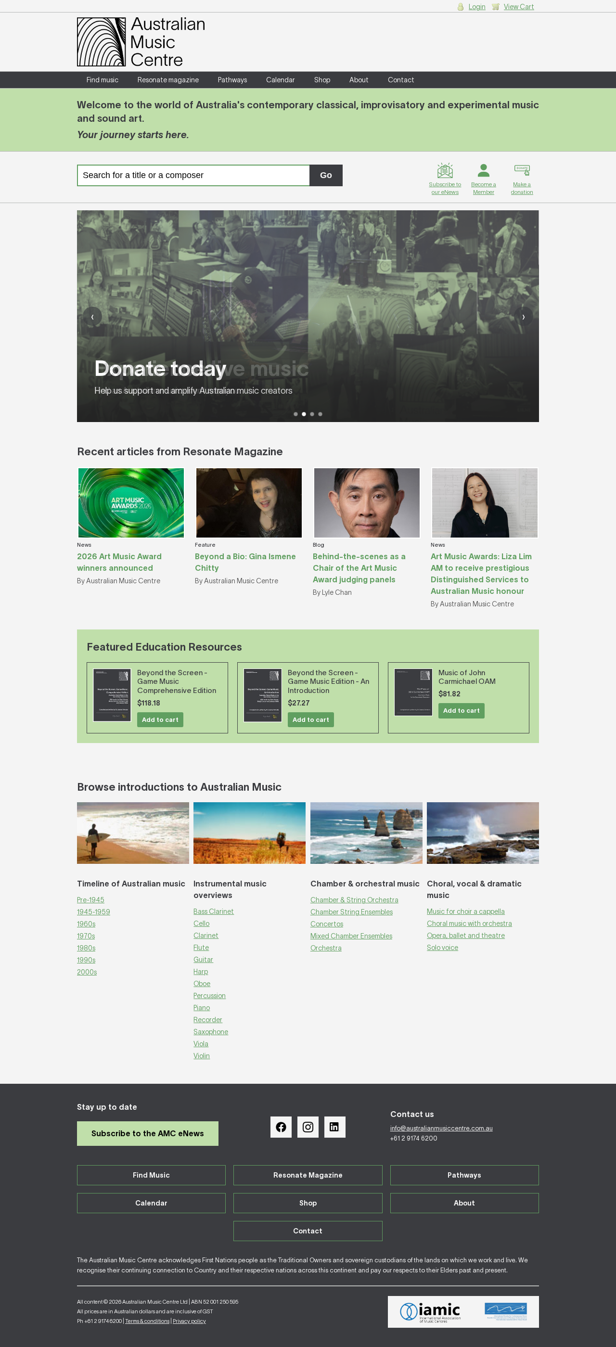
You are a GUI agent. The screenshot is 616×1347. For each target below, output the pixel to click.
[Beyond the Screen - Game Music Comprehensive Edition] (112, 695)
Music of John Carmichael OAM (467, 677)
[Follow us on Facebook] (281, 1127)
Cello (201, 923)
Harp (200, 971)
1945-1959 (93, 912)
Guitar (203, 959)
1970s (86, 936)
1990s (86, 960)
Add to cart (160, 719)
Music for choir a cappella (466, 911)
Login (477, 7)
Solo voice (442, 947)
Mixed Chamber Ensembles (351, 936)
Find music (102, 80)
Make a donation (522, 188)
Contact (401, 80)
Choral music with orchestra (469, 923)
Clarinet (205, 935)
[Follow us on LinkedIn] (335, 1127)
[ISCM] (506, 1312)
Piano (201, 1008)
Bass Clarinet (213, 911)
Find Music (151, 1175)
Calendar (280, 80)
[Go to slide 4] (320, 414)
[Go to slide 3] (312, 414)
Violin (201, 1056)
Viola (200, 1044)
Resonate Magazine (308, 1175)
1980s (86, 948)
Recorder (207, 1020)
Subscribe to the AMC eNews (147, 1133)
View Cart (519, 7)
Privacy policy (189, 1321)
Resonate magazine (168, 80)
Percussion (209, 996)
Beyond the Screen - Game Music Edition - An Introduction (328, 681)
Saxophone (210, 1032)
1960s (86, 924)
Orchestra (326, 948)
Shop (322, 80)
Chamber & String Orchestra (354, 900)
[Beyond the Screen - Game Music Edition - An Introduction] (263, 695)
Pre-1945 (90, 900)
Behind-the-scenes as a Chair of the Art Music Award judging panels (359, 568)
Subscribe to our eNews (445, 188)
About (359, 80)
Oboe (201, 984)
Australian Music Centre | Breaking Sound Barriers (141, 41)
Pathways (232, 80)
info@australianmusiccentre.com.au (441, 1128)
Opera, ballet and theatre (466, 935)
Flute (201, 947)
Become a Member (483, 188)
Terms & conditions (147, 1321)
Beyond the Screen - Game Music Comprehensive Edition (176, 681)
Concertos (326, 924)
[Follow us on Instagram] (308, 1127)
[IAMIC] (430, 1312)
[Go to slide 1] (296, 414)
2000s (87, 972)
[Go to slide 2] (304, 414)
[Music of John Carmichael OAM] (413, 692)
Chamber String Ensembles (351, 912)
